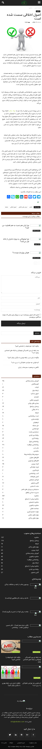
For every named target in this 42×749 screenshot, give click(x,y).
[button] (3, 3)
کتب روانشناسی (34, 473)
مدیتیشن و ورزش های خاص (30, 489)
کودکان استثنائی (34, 480)
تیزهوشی (36, 422)
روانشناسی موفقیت (33, 445)
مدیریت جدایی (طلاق (32, 492)
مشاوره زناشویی (34, 505)
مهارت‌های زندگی (34, 518)
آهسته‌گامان (35, 384)
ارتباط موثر (35, 390)
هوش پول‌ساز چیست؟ (20, 252)
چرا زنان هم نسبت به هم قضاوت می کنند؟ (15, 226)
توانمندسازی (35, 419)
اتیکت (37, 387)
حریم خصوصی (21, 743)
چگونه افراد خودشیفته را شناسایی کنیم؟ (27, 346)
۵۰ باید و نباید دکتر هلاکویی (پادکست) (16, 598)
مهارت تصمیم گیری (33, 512)
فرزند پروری (37, 244)
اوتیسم (36, 397)
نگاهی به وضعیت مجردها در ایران (28, 367)
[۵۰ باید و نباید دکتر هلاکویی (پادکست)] (35, 601)
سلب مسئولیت (33, 743)
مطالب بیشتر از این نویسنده (31, 216)
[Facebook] (33, 735)
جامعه (6, 207)
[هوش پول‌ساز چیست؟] (35, 255)
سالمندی (36, 451)
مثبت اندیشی (34, 486)
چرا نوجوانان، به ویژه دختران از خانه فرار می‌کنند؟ (16, 240)
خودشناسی (35, 429)
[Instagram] (21, 735)
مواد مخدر (12, 111)
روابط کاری (35, 438)
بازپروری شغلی (34, 400)
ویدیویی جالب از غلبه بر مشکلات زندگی (16, 584)
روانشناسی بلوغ (34, 441)
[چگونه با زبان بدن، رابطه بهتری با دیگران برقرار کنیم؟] (10, 672)
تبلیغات (11, 743)
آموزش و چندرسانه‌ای (32, 381)
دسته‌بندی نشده (34, 432)
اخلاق (31, 207)
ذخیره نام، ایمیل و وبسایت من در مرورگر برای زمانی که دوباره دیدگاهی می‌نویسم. (21, 316)
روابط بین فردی (34, 435)
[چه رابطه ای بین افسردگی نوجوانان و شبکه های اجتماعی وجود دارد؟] (31, 646)
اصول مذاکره (35, 393)
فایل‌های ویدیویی (33, 460)
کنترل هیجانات (34, 476)
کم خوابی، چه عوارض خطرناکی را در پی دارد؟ (25, 363)
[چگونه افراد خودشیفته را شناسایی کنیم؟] (10, 646)
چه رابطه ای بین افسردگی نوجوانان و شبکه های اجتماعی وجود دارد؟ (22, 352)
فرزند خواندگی (34, 467)
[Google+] (27, 735)
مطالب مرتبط (36, 213)
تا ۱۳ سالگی (35, 409)
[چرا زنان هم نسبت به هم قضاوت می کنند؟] (35, 228)
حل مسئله (36, 425)
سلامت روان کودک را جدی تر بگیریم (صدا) (15, 612)
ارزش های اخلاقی (23, 207)
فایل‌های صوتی (34, 457)
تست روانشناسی (33, 416)
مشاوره (38, 11)
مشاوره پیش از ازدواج (32, 499)
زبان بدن (36, 448)
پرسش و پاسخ (36, 231)
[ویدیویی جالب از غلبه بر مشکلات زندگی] (35, 587)
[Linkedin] (16, 735)
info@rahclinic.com (17, 721)
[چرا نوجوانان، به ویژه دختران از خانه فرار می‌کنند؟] (35, 241)
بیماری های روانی (33, 403)
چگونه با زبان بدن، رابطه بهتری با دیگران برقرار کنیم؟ (23, 358)
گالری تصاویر (35, 483)
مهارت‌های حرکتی (33, 515)
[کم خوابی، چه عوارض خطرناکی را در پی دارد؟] (31, 672)
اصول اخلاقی (13, 207)
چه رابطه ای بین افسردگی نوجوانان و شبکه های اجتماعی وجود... (32, 659)
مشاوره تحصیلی (34, 502)
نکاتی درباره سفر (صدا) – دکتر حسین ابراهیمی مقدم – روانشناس (17, 626)
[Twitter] (10, 735)
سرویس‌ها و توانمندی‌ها (31, 454)
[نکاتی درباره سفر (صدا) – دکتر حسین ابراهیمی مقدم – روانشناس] (35, 628)
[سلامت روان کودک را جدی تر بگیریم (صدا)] (35, 614)
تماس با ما (4, 743)
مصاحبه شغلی (34, 508)
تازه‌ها (37, 413)
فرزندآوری (36, 470)
